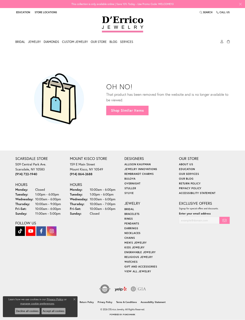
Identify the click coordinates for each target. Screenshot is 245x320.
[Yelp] (120, 288)
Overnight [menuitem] (132, 183)
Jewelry (34, 42)
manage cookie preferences (37, 303)
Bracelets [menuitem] (132, 214)
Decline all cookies (27, 311)
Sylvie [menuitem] (129, 193)
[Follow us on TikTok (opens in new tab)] (20, 231)
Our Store (99, 42)
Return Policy (190, 183)
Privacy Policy (190, 188)
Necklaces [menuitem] (132, 233)
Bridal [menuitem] (129, 209)
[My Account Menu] (221, 42)
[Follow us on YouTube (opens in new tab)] (30, 231)
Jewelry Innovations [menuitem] (140, 169)
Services (126, 42)
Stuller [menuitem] (130, 188)
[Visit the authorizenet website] (105, 289)
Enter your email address (195, 213)
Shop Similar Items (127, 110)
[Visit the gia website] (138, 289)
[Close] (240, 4)
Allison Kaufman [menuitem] (137, 164)
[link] (45, 12)
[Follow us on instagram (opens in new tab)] (51, 231)
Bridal (20, 42)
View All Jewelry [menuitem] (137, 271)
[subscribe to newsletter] (224, 220)
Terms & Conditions (126, 302)
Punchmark (129, 314)
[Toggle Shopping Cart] (228, 42)
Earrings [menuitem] (131, 228)
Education (187, 169)
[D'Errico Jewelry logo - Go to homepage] (122, 25)
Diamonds (51, 42)
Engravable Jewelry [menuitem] (140, 252)
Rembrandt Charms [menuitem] (139, 174)
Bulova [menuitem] (130, 178)
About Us (186, 164)
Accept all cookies (53, 311)
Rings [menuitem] (128, 218)
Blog (113, 42)
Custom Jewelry (75, 42)
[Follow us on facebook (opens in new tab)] (41, 231)
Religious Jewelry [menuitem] (138, 257)
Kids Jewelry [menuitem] (134, 247)
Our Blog (186, 178)
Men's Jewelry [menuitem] (135, 242)
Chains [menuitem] (129, 238)
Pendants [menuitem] (131, 223)
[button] (22, 12)
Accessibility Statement (197, 193)
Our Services (189, 174)
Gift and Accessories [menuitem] (140, 266)
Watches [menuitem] (131, 262)
